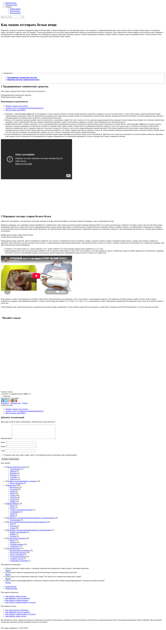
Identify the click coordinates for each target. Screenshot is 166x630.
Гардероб (13, 489)
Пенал (12, 506)
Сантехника (21, 538)
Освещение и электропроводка (43, 518)
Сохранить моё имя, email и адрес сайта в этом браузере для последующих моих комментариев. (40, 455)
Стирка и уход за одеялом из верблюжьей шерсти (24, 108)
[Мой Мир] (12, 400)
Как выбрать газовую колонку (17, 600)
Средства (13, 497)
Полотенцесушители (18, 552)
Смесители (14, 546)
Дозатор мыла (15, 469)
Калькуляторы (10, 3)
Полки (12, 508)
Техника (17, 548)
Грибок (12, 534)
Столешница (15, 512)
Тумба (12, 514)
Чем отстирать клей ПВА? (15, 110)
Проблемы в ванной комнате (40, 530)
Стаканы (13, 477)
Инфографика (15, 9)
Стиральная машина (18, 557)
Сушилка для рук (16, 559)
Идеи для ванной (16, 483)
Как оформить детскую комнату (17, 598)
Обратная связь (11, 5)
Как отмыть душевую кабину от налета (20, 602)
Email (3, 446)
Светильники (15, 520)
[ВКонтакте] (2, 400)
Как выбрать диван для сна (15, 596)
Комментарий (6, 438)
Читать (8, 570)
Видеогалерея (15, 13)
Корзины (13, 473)
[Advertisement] (68, 55)
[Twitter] (6, 400)
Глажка (12, 491)
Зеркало (13, 471)
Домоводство (15, 403)
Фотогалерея (15, 11)
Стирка (25, 403)
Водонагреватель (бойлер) (20, 550)
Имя (3, 442)
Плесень (13, 536)
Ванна (12, 540)
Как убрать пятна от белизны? (17, 610)
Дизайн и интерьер (29, 481)
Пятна (12, 493)
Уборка (12, 501)
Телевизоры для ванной (19, 561)
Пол (11, 524)
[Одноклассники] (9, 400)
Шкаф (12, 516)
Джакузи (13, 542)
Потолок (13, 526)
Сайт (3, 451)
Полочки (13, 475)
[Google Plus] (15, 400)
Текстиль (13, 479)
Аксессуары (21, 467)
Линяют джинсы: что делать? (16, 106)
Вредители (14, 487)
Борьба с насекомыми (18, 532)
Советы (13, 495)
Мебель (16, 504)
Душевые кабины (16, 544)
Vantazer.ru (5, 403)
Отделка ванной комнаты (37, 522)
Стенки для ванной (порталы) (21, 510)
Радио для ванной (17, 554)
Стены (12, 528)
